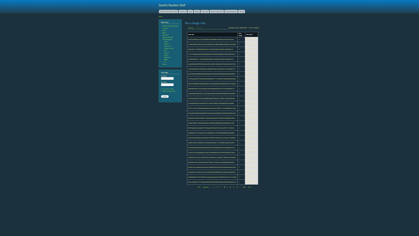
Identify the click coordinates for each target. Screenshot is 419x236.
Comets (166, 42)
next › (244, 187)
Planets (166, 59)
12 (237, 187)
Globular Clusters (169, 48)
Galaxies (166, 44)
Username (164, 76)
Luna (165, 50)
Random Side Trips (217, 11)
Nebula (166, 55)
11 (233, 187)
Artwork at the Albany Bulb (168, 11)
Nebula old (167, 57)
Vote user (191, 34)
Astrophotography (231, 11)
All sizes (190, 28)
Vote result (240, 34)
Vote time (249, 34)
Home (190, 11)
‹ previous (205, 187)
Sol (165, 62)
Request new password (168, 91)
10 (230, 187)
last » (250, 187)
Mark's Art (205, 11)
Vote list (198, 28)
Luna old (166, 53)
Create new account (168, 89)
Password (164, 82)
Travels (241, 11)
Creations (183, 11)
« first (199, 187)
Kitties (197, 11)
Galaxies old (167, 46)
